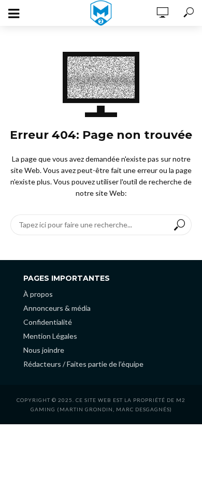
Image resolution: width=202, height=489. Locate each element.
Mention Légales (50, 336)
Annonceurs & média (57, 308)
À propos (38, 294)
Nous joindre (43, 350)
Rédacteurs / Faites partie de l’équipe (83, 363)
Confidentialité (47, 322)
